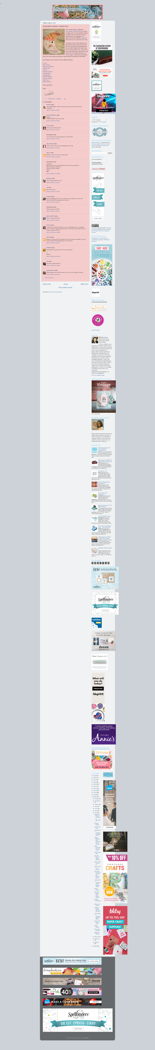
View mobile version (65, 287)
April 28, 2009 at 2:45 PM (52, 202)
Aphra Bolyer (50, 143)
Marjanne (49, 178)
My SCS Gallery (96, 330)
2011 (94, 792)
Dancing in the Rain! (97, 930)
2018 (94, 777)
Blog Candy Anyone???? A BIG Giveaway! (105, 506)
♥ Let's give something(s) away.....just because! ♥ (104, 526)
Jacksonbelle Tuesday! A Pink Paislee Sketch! (97, 883)
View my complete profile (98, 375)
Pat (47, 261)
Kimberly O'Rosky (48, 71)
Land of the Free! (97, 827)
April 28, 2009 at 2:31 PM (52, 191)
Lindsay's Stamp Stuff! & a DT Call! (97, 909)
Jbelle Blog (84, 39)
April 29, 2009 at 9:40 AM (52, 242)
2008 (94, 946)
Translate (103, 122)
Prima (73, 53)
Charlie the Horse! (97, 905)
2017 (94, 780)
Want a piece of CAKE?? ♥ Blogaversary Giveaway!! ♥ (105, 461)
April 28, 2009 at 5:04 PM (52, 211)
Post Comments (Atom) (56, 292)
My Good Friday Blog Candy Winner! (97, 894)
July (96, 806)
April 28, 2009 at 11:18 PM (53, 232)
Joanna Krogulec (96, 144)
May (96, 810)
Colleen (48, 125)
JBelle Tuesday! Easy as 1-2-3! (97, 848)
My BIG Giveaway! (97, 901)
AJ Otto (45, 63)
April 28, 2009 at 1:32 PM (52, 182)
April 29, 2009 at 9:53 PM (52, 274)
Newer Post (47, 284)
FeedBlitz (100, 164)
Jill (47, 187)
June (96, 808)
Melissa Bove (104, 337)
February (97, 938)
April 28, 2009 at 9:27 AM (52, 138)
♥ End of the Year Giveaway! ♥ (102, 493)
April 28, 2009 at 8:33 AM (52, 120)
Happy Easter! (96, 889)
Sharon (48, 152)
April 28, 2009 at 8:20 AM (52, 110)
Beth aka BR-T (50, 216)
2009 (94, 797)
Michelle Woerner (47, 76)
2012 (94, 790)
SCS (83, 36)
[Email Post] (64, 98)
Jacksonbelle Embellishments (74, 31)
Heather (48, 104)
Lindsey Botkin (47, 73)
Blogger (87, 1038)
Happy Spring (96, 926)
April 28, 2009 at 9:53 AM (52, 147)
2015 (94, 784)
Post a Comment (49, 277)
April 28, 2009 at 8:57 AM (52, 129)
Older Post (84, 284)
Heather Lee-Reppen (48, 66)
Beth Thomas (46, 65)
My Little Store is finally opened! (97, 857)
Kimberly (48, 196)
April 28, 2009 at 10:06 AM (53, 157)
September (97, 801)
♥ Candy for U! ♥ (102, 471)
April (96, 812)
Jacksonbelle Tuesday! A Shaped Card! (97, 833)
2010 (94, 794)
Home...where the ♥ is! (97, 863)
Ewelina (94, 147)
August (97, 804)
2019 (94, 775)
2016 (94, 782)
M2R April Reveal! (96, 933)
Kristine (48, 225)
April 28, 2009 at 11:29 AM (53, 173)
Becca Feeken (96, 142)
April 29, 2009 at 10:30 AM (53, 256)
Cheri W (48, 237)
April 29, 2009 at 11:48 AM (53, 265)
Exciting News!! (96, 824)
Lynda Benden (46, 75)
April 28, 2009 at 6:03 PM (52, 220)
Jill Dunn (45, 70)
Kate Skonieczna (103, 145)
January (97, 942)
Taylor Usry (46, 80)
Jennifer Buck (46, 68)
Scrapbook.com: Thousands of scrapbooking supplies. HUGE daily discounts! (101, 240)
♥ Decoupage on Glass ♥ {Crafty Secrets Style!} (104, 537)
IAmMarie (49, 247)
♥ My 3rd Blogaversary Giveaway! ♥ (104, 483)
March (96, 936)
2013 (94, 788)
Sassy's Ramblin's (51, 115)
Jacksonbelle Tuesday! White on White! (97, 916)
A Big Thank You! (97, 853)
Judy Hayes (95, 145)
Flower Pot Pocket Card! (97, 922)
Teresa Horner (105, 144)
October (97, 798)
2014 (94, 786)
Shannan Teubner (47, 78)
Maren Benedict (47, 81)
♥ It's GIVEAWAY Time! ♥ (104, 516)
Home (66, 284)
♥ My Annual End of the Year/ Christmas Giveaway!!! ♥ (104, 449)
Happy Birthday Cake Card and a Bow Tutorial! (97, 841)
